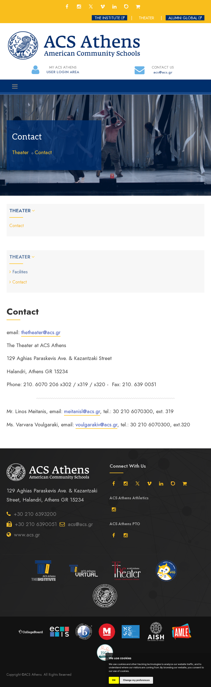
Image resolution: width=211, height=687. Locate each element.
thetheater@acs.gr (40, 332)
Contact (43, 152)
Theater (20, 152)
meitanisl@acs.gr (82, 411)
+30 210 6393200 (35, 514)
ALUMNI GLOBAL (182, 18)
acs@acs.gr (80, 524)
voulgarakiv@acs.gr (96, 424)
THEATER (146, 18)
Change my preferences (136, 680)
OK (114, 680)
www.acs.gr (27, 534)
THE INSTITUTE (107, 18)
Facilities (20, 272)
